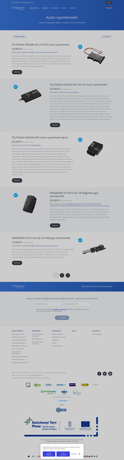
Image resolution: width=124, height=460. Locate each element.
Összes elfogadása (49, 453)
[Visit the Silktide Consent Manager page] (79, 454)
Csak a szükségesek (63, 453)
